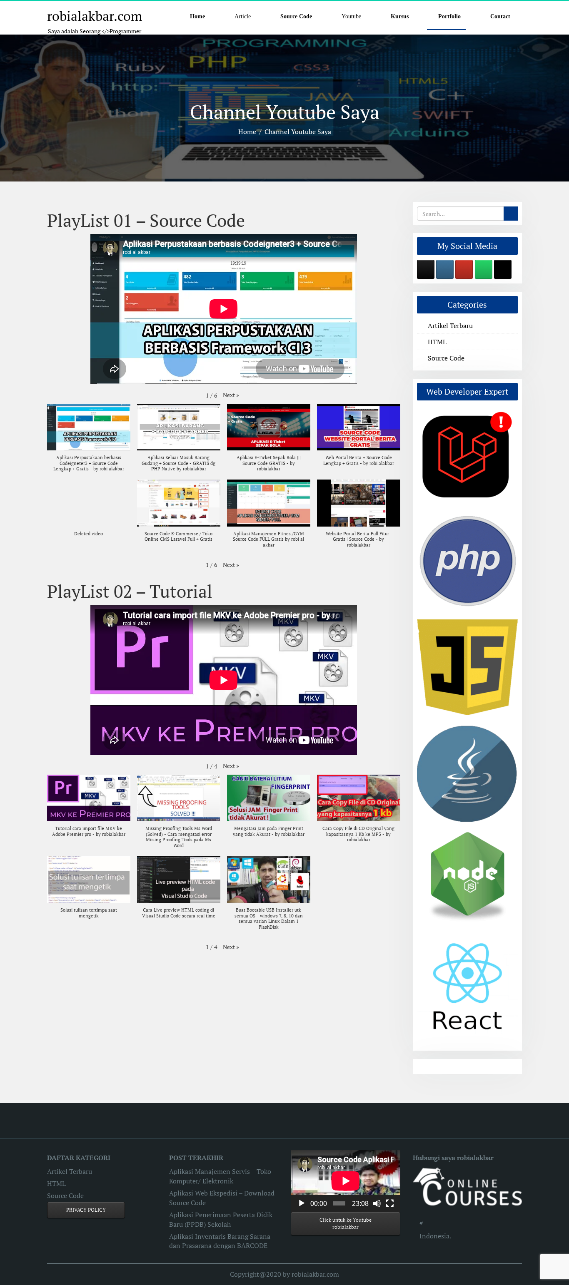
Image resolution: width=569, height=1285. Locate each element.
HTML (437, 341)
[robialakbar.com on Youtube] (464, 269)
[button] (231, 395)
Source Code (446, 358)
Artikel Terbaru (450, 325)
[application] (345, 1181)
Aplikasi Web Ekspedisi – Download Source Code (222, 1197)
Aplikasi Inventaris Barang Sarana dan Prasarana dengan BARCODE (219, 1241)
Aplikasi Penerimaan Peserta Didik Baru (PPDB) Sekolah (220, 1219)
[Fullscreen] (390, 1203)
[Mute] (377, 1203)
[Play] (301, 1203)
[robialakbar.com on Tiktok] (503, 269)
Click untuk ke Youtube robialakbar (345, 1223)
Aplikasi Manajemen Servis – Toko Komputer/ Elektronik (220, 1176)
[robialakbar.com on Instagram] (445, 269)
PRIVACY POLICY (86, 1209)
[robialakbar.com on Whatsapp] (483, 269)
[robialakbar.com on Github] (425, 269)
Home (247, 131)
